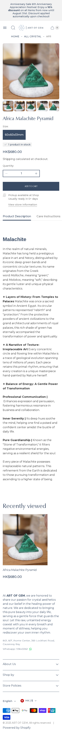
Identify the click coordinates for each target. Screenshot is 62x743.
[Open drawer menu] (5, 27)
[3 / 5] (31, 106)
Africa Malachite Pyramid (20, 570)
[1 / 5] (8, 106)
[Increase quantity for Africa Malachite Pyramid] (36, 173)
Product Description (17, 216)
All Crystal (32, 36)
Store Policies (12, 685)
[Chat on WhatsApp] (30, 649)
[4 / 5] (42, 106)
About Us (9, 664)
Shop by (8, 674)
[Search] (13, 27)
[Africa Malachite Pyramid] (25, 539)
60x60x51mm (14, 134)
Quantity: (8, 165)
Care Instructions (48, 216)
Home (15, 36)
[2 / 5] (19, 106)
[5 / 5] (54, 106)
